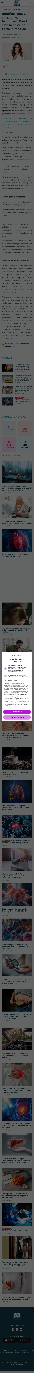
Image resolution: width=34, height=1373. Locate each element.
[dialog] (17, 686)
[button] (17, 680)
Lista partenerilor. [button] (22, 694)
